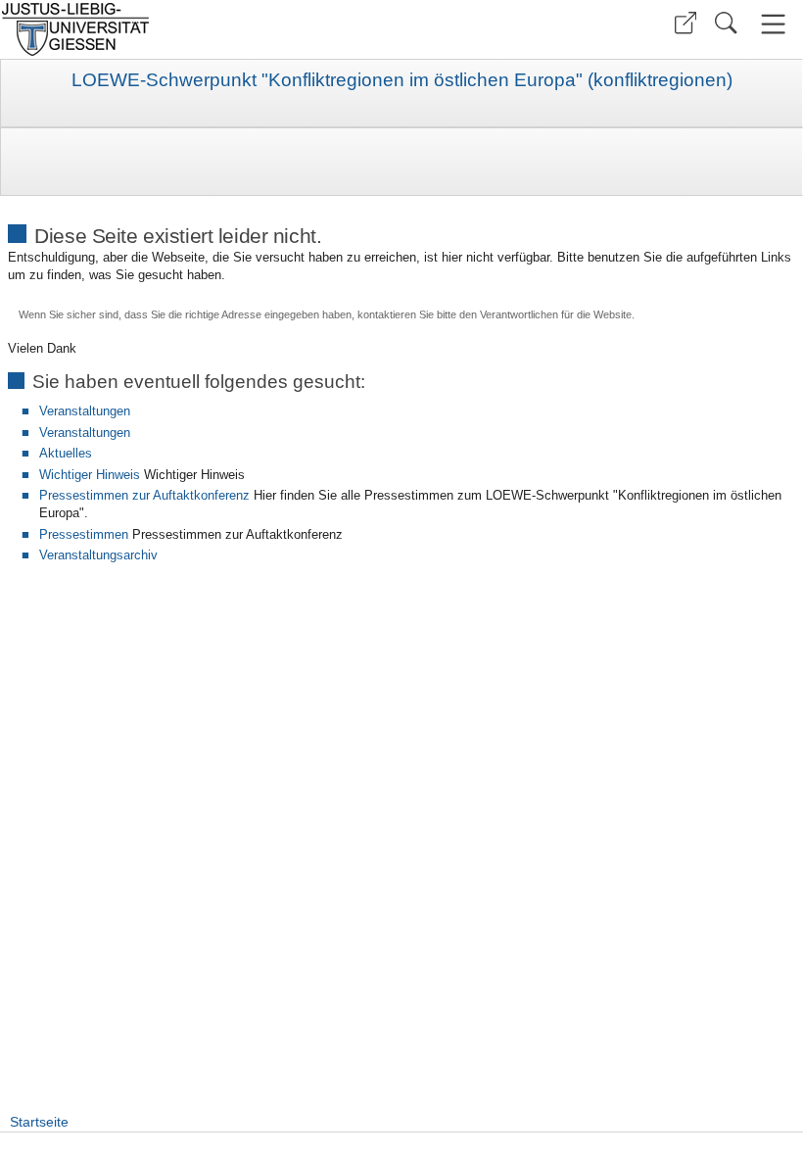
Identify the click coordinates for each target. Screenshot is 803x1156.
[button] (685, 23)
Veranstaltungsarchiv (98, 555)
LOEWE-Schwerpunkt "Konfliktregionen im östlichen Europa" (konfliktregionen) (401, 80)
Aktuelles (65, 453)
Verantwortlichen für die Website (556, 314)
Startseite (39, 1122)
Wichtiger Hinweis (89, 474)
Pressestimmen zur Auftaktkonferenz (144, 495)
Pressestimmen (83, 534)
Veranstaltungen (84, 411)
